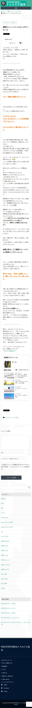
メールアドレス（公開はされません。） (10, 458)
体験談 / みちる (5, 569)
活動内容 (4, 666)
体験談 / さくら (5, 560)
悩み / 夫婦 (4, 574)
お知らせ (4, 672)
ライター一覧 (4, 536)
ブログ (4, 669)
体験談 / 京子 (4, 550)
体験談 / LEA (4, 545)
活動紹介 (3, 498)
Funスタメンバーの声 (7, 527)
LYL (2, 531)
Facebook (6, 688)
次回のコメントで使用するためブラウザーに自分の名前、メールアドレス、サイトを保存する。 (15, 467)
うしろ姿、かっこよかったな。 (21, 389)
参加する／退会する (7, 676)
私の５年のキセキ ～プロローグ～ (10, 617)
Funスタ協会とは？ (7, 663)
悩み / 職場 (4, 583)
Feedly (5, 691)
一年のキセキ (4, 517)
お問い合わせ (5, 679)
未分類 (3, 588)
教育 (2, 508)
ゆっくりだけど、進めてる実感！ (21, 396)
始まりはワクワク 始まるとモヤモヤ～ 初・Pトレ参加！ (15, 623)
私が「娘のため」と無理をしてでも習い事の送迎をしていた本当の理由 (21, 376)
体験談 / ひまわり (5, 564)
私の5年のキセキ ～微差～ (8, 612)
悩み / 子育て (4, 578)
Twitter (5, 684)
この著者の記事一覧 (22, 370)
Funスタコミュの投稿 (9, 384)
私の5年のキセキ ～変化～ (8, 603)
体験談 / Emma (5, 541)
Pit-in (2, 503)
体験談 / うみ (4, 555)
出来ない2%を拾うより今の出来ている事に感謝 (21, 382)
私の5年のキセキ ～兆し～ (8, 608)
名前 (2, 452)
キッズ (3, 512)
